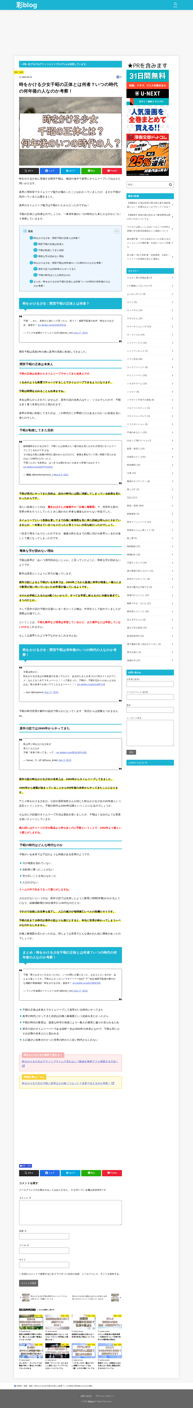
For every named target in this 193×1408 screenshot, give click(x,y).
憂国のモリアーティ (138, 481)
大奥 (131, 473)
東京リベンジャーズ (139, 522)
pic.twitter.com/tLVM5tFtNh (87, 983)
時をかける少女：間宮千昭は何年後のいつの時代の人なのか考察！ (68, 263)
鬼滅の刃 (133, 660)
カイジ (132, 302)
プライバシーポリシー (104, 1396)
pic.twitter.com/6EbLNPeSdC (71, 752)
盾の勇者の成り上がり (140, 571)
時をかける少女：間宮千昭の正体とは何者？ (57, 238)
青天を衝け (134, 652)
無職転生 (133, 554)
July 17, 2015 (80, 332)
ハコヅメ (133, 392)
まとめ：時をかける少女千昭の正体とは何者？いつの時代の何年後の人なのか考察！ (72, 283)
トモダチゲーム (137, 383)
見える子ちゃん (136, 620)
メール (24, 1245)
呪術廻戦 (133, 465)
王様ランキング (137, 563)
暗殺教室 (133, 514)
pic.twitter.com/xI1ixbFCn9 (91, 684)
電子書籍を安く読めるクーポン (144, 644)
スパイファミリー (137, 367)
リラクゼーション (137, 424)
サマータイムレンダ (139, 326)
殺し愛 (132, 538)
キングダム (134, 310)
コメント (25, 1197)
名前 (23, 1231)
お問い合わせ (86, 1396)
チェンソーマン (137, 375)
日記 (132, 497)
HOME (19, 1386)
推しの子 (133, 489)
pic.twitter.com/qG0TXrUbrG (38, 467)
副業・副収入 (136, 448)
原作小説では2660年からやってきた (57, 269)
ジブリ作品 (134, 359)
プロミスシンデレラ (138, 416)
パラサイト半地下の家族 (140, 400)
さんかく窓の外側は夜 (139, 278)
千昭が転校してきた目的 (51, 250)
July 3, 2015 (64, 760)
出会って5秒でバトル (139, 440)
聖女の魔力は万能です (139, 587)
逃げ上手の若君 (137, 628)
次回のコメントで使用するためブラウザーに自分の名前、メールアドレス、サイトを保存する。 (71, 1274)
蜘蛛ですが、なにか (139, 603)
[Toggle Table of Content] (115, 231)
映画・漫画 (18, 72)
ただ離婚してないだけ (139, 286)
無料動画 (133, 546)
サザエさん (134, 318)
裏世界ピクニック (138, 611)
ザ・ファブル (136, 335)
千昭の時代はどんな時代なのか (54, 275)
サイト (22, 1259)
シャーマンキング (137, 351)
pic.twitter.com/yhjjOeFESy (52, 325)
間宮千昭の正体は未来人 (51, 244)
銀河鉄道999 (135, 636)
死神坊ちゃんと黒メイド (140, 530)
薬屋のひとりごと (138, 595)
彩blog (26, 5)
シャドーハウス (137, 343)
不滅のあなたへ (137, 432)
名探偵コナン (136, 457)
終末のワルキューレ (138, 579)
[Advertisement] (96, 31)
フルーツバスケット (138, 408)
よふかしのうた (136, 294)
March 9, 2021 (61, 474)
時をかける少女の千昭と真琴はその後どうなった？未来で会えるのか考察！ (66, 1083)
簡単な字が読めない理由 (51, 256)
